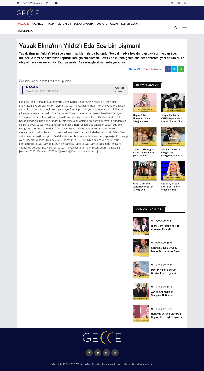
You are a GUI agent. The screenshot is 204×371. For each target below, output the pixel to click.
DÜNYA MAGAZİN (84, 23)
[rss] (184, 3)
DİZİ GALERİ (64, 23)
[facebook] (166, 3)
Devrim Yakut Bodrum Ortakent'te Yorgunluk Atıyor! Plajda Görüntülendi (166, 273)
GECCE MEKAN (26, 30)
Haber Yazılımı (143, 364)
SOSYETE (102, 23)
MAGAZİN (23, 23)
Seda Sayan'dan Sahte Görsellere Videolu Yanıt (170, 186)
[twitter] (172, 3)
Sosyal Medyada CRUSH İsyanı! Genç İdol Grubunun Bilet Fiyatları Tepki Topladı (172, 118)
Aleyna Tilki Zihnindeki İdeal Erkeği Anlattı (141, 118)
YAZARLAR (38, 23)
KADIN (51, 23)
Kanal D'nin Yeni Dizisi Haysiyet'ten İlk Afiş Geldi (143, 186)
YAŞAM (114, 23)
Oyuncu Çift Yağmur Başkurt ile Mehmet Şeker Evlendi (144, 152)
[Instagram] (178, 3)
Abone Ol (134, 69)
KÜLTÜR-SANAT (129, 23)
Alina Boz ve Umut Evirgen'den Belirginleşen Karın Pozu (171, 152)
